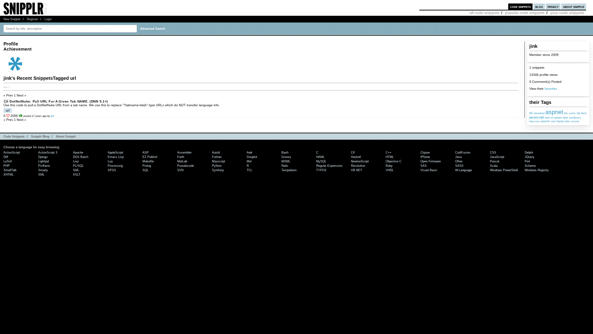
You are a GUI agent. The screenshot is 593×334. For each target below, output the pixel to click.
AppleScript (115, 152)
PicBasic (44, 165)
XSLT (76, 174)
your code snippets (567, 13)
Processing (115, 165)
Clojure (425, 152)
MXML (285, 161)
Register (32, 19)
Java (458, 157)
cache (572, 113)
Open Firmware (430, 161)
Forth (180, 157)
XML (41, 174)
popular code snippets (525, 13)
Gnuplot (252, 157)
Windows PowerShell (504, 170)
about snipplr (573, 7)
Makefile (148, 161)
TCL (249, 170)
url (551, 117)
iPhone (425, 157)
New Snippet (11, 19)
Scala (494, 165)
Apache (78, 152)
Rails (284, 165)
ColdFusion (462, 152)
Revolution (358, 165)
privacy (553, 7)
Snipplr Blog (40, 136)
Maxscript (218, 161)
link (566, 113)
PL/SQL (78, 165)
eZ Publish (149, 157)
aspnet (554, 112)
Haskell (356, 157)
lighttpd (43, 161)
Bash (284, 152)
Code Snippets (14, 136)
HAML (320, 157)
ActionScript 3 (47, 152)
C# (6, 101)
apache (545, 121)
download (539, 113)
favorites (551, 88)
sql (578, 113)
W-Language (463, 170)
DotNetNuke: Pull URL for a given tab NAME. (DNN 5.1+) (58, 101)
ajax (565, 117)
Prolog (146, 165)
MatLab (182, 161)
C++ (388, 152)
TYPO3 (321, 170)
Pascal (494, 161)
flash (584, 113)
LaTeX (7, 161)
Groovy (286, 157)
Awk (249, 152)
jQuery (529, 157)
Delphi (529, 152)
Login (48, 19)
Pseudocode (185, 165)
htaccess (534, 121)
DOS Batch (80, 157)
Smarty (43, 170)
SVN (180, 170)
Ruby (389, 165)
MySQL (321, 161)
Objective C (393, 161)
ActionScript (11, 152)
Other (459, 161)
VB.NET (356, 170)
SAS (423, 165)
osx (553, 121)
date (567, 121)
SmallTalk (10, 170)
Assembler (184, 152)
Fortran (216, 157)
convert (575, 121)
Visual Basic (428, 170)
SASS (459, 165)
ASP (145, 152)
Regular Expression (329, 165)
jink (52, 116)
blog (539, 7)
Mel (249, 161)
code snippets (520, 7)
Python (216, 165)
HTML (390, 157)
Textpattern (288, 170)
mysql (560, 121)
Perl (527, 161)
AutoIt (216, 152)
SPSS (112, 170)
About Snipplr (66, 136)
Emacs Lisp (116, 157)
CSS (493, 152)
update (558, 117)
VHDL (390, 170)
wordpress (575, 117)
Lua (110, 161)
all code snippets (484, 13)
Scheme (530, 165)
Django (42, 157)
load (547, 117)
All (5, 87)
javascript (536, 117)
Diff (5, 157)
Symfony (218, 170)
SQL (145, 170)
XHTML (8, 174)
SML (76, 170)
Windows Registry (537, 170)
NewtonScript (360, 161)
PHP (6, 165)
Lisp (76, 161)
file (531, 113)
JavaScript (497, 157)
